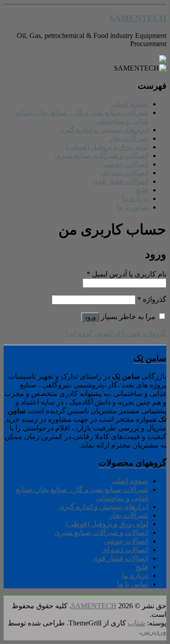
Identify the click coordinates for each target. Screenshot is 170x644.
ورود (90, 317)
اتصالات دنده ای (125, 173)
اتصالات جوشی (125, 164)
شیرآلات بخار (128, 138)
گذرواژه (151, 299)
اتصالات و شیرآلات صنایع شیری (101, 155)
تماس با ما (132, 207)
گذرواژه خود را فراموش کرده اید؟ (115, 333)
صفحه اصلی (130, 104)
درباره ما (135, 198)
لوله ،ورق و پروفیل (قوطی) (107, 147)
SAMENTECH (138, 18)
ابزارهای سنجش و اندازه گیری (103, 130)
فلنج (142, 190)
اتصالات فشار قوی (120, 181)
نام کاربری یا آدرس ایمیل (126, 274)
